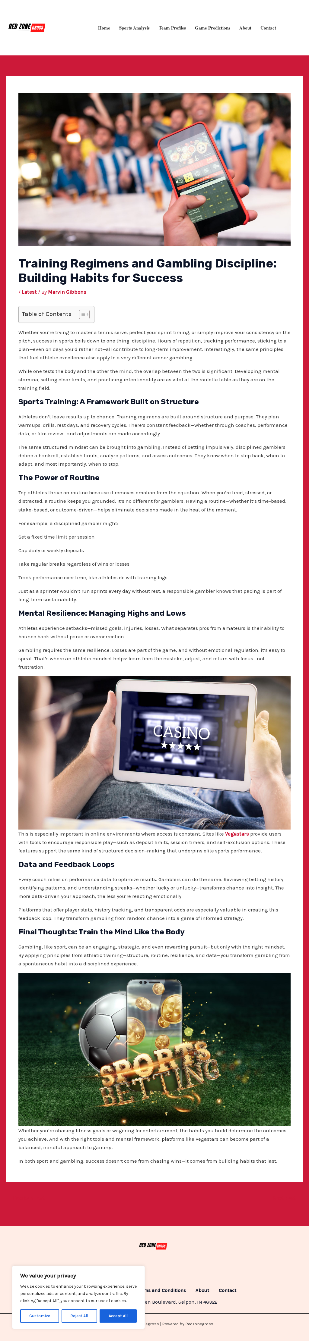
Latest (29, 292)
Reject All (79, 1315)
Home (104, 27)
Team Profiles (172, 27)
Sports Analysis (134, 27)
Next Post (287, 1198)
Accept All (118, 1315)
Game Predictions (212, 27)
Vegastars (236, 834)
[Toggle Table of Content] (81, 314)
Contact (268, 27)
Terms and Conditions (161, 1290)
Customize (39, 1315)
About (245, 27)
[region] (78, 1297)
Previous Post (26, 1198)
